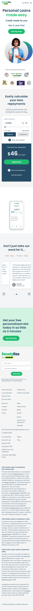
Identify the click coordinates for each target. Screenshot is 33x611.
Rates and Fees (9, 482)
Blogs (19, 410)
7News (19, 437)
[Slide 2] (14, 294)
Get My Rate (16, 31)
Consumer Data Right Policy (9, 456)
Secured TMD (6, 443)
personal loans (14, 508)
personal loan (18, 474)
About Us (5, 403)
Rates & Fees (6, 396)
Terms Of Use (6, 440)
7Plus (18, 440)
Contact (4, 410)
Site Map (20, 425)
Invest (4, 413)
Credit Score (21, 390)
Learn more (25, 130)
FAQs (18, 403)
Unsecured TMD (7, 446)
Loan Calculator (7, 393)
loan (27, 510)
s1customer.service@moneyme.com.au (16, 429)
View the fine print (16, 175)
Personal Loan (6, 580)
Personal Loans (7, 390)
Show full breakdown (18, 170)
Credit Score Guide (23, 393)
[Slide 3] (16, 294)
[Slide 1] (13, 294)
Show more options (18, 140)
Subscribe (16, 374)
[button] (4, 276)
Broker (19, 417)
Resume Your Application (21, 421)
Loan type (7, 130)
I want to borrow (9, 119)
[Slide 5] (19, 294)
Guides (19, 413)
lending (27, 591)
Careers (4, 406)
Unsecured (23, 134)
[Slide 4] (18, 294)
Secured (10, 134)
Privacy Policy (6, 437)
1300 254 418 (8, 433)
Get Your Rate (6, 399)
